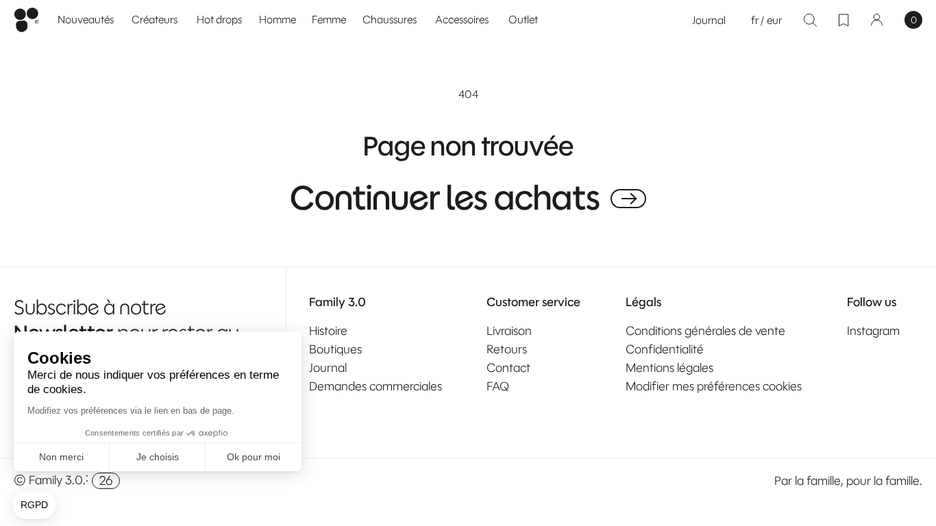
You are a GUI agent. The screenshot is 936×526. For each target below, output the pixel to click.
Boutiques (335, 349)
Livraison (509, 330)
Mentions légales (669, 367)
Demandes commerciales (375, 386)
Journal (709, 20)
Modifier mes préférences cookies (714, 386)
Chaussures (389, 19)
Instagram (873, 330)
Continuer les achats (445, 198)
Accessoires (462, 19)
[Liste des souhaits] (843, 20)
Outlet (523, 19)
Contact (508, 367)
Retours (507, 349)
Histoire (328, 330)
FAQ (498, 386)
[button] (277, 20)
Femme (329, 19)
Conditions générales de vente (705, 330)
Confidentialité (665, 349)
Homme (277, 19)
